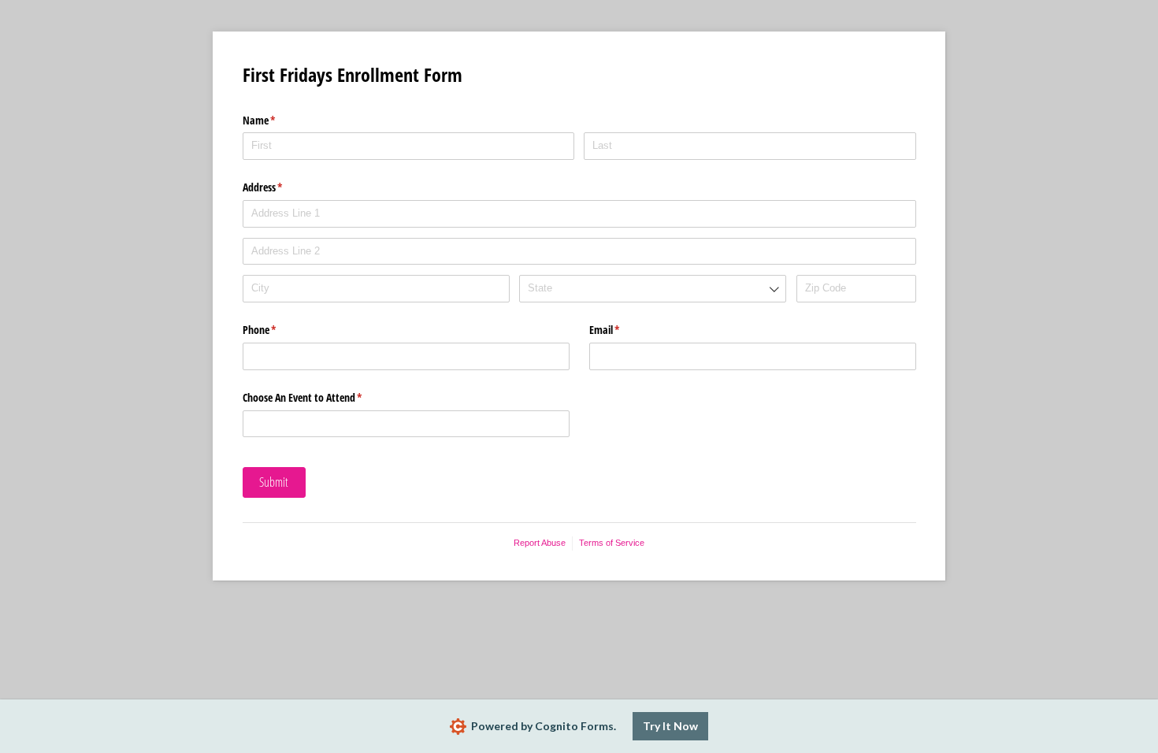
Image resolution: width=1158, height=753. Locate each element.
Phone (278, 329)
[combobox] (652, 288)
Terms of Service (611, 542)
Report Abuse (540, 542)
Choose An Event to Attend (321, 397)
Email (623, 329)
